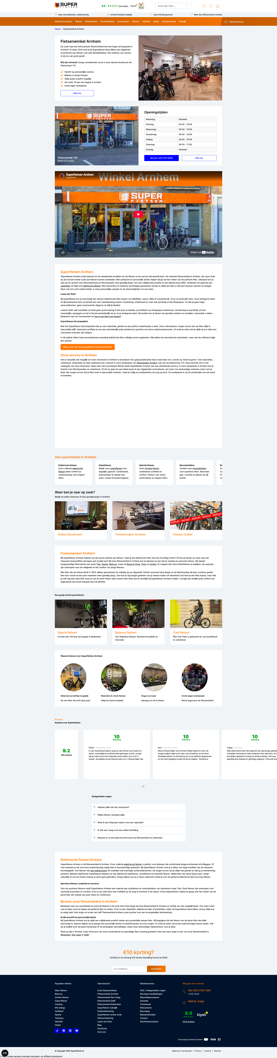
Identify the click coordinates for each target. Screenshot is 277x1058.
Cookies (207, 1051)
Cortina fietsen (62, 997)
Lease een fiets (104, 1021)
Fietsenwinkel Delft (106, 1001)
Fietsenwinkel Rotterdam (109, 1004)
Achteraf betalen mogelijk (121, 15)
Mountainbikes (107, 21)
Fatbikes (146, 21)
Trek (98, 564)
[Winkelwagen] (217, 6)
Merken (135, 21)
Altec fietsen (61, 990)
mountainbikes (199, 468)
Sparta (105, 564)
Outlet (156, 21)
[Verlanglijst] (210, 6)
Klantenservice (236, 21)
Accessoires (123, 21)
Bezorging (145, 1011)
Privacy (198, 1051)
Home (57, 29)
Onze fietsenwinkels (107, 990)
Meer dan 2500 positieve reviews (208, 15)
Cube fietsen (61, 1001)
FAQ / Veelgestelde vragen (153, 990)
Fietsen (78, 21)
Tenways (59, 1018)
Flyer (143, 564)
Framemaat (145, 1004)
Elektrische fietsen (63, 21)
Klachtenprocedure (149, 1021)
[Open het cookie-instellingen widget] (4, 1053)
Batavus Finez (133, 564)
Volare (58, 1025)
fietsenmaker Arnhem (147, 363)
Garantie (144, 1001)
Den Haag (76, 935)
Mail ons (77, 93)
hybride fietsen (152, 468)
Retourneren (146, 1007)
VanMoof (59, 1011)
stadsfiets (65, 286)
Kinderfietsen (91, 21)
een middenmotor (98, 870)
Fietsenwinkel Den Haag (108, 997)
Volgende (142, 787)
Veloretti (59, 1021)
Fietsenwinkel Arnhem (107, 994)
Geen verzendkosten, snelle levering (73, 15)
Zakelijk (182, 21)
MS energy (60, 1007)
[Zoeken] (187, 5)
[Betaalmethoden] (206, 1040)
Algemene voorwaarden (182, 1051)
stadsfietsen (116, 468)
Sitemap (217, 1051)
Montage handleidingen (151, 994)
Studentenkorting (105, 1011)
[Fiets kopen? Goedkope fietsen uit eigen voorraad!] (66, 7)
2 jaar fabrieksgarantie (163, 15)
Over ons (101, 1032)
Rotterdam (66, 935)
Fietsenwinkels (169, 21)
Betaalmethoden (148, 1014)
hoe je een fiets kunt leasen (107, 316)
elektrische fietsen (92, 286)
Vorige (134, 787)
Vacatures (102, 1028)
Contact (144, 1018)
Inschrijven (156, 969)
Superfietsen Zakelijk (107, 1007)
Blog (99, 1025)
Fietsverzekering (105, 1018)
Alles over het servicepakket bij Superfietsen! (88, 347)
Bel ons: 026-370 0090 (161, 158)
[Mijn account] (204, 6)
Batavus (113, 564)
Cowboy (59, 1004)
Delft (86, 935)
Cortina (152, 564)
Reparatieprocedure (149, 997)
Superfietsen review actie (109, 1014)
